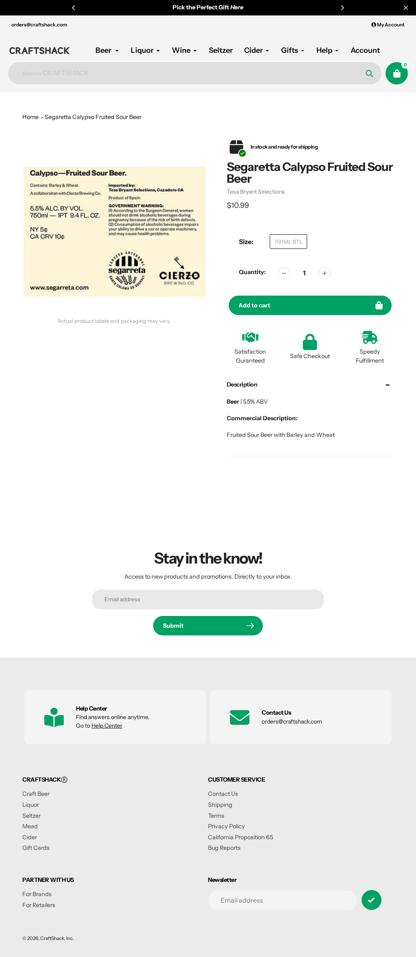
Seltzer (31, 815)
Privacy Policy (226, 826)
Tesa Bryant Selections (256, 191)
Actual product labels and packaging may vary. (114, 321)
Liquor (30, 804)
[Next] (342, 8)
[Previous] (74, 8)
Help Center (106, 725)
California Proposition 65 (240, 837)
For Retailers (38, 905)
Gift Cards (36, 847)
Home (30, 117)
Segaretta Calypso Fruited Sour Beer (93, 117)
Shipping (220, 804)
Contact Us (223, 793)
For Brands (37, 894)
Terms (216, 815)
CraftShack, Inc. (57, 938)
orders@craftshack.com (39, 25)
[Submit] (371, 900)
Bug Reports (224, 847)
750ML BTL (288, 241)
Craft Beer (36, 793)
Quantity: (252, 272)
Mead (30, 826)
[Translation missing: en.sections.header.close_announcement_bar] (406, 8)
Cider (29, 837)
